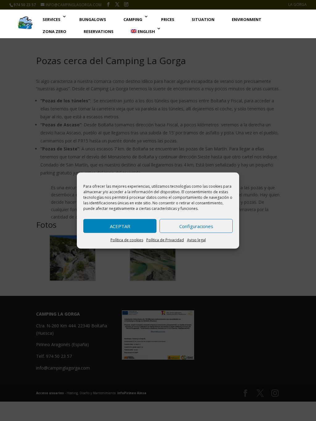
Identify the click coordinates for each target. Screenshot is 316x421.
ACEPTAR (120, 226)
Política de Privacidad (165, 240)
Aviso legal (196, 240)
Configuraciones (196, 226)
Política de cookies (126, 240)
